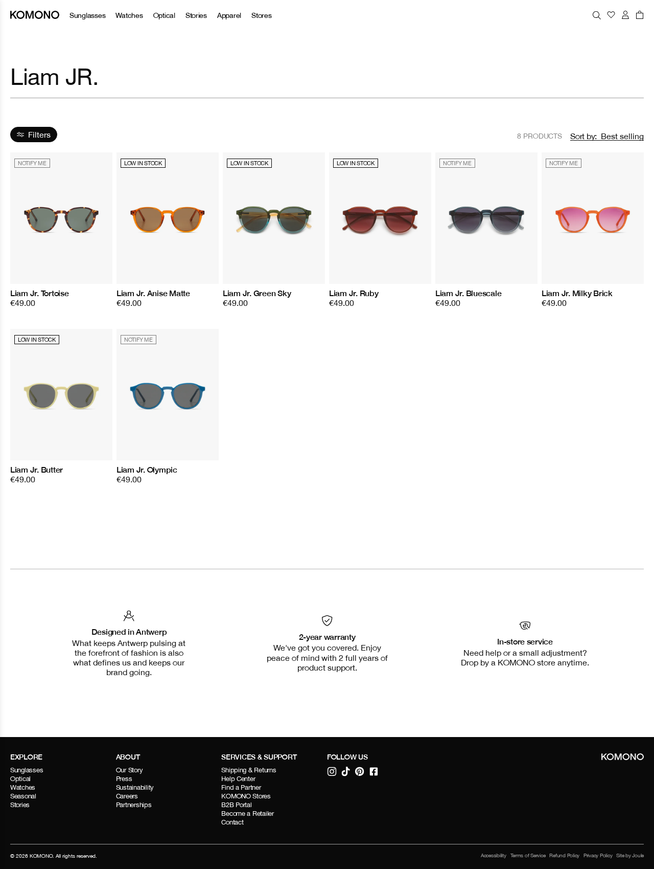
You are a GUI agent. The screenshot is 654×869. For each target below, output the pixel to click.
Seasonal (23, 796)
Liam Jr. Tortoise (39, 293)
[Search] (597, 14)
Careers (127, 796)
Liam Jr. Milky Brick (577, 293)
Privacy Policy (597, 855)
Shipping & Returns (248, 770)
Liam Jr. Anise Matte (153, 293)
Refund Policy (564, 855)
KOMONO (41, 856)
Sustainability (135, 787)
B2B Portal (236, 804)
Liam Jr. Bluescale (468, 293)
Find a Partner (241, 787)
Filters (39, 134)
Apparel (229, 15)
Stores (261, 15)
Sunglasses (87, 15)
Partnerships (134, 804)
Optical (164, 15)
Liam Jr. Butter (36, 469)
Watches (129, 15)
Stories (196, 15)
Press (124, 778)
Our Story (129, 770)
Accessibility (493, 855)
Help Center (238, 778)
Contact (232, 822)
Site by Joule (630, 855)
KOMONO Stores (246, 796)
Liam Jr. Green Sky (257, 293)
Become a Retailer (247, 813)
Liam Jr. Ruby (354, 293)
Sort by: (583, 136)
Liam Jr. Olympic (146, 469)
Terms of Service (528, 855)
